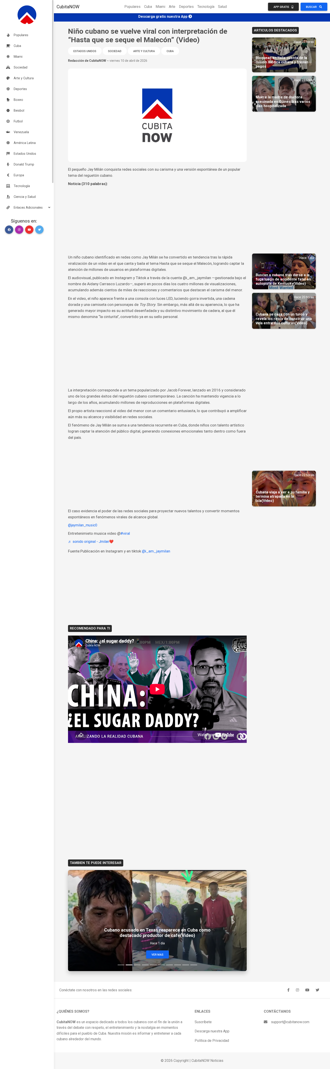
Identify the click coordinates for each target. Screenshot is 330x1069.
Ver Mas (157, 954)
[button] (27, 207)
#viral (125, 533)
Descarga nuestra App (212, 1031)
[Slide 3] (137, 964)
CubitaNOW (68, 6)
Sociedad (114, 51)
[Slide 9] (185, 964)
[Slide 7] (169, 964)
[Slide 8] (177, 964)
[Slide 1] (121, 964)
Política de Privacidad (212, 1040)
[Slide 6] (161, 964)
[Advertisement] (157, 220)
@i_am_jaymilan (156, 551)
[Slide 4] (145, 964)
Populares (132, 6)
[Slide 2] (129, 964)
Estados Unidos (84, 51)
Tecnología (205, 6)
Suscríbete (203, 1022)
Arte (172, 6)
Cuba (148, 6)
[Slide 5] (153, 964)
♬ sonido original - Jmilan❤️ (91, 541)
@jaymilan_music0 (82, 525)
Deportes (186, 6)
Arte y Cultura (144, 51)
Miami (160, 6)
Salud (222, 6)
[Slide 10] (193, 964)
